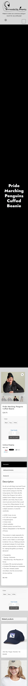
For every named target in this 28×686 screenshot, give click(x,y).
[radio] (6, 423)
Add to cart (14, 437)
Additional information (8, 470)
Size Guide (14, 430)
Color (5, 419)
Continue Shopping (8, 445)
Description (6, 464)
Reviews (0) (6, 476)
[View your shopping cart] (4, 21)
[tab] (14, 464)
